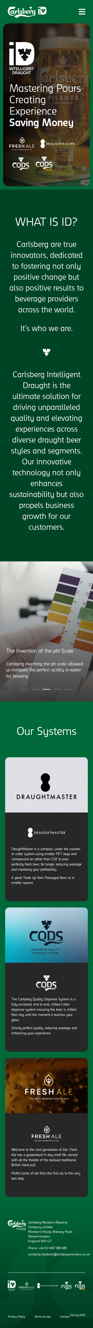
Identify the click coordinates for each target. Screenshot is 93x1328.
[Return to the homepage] (27, 12)
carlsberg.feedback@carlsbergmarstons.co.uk (59, 1254)
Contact (65, 1317)
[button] (25, 689)
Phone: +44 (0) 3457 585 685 (47, 1248)
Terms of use (42, 1317)
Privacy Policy (16, 1317)
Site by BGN (77, 1315)
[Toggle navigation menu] (82, 11)
